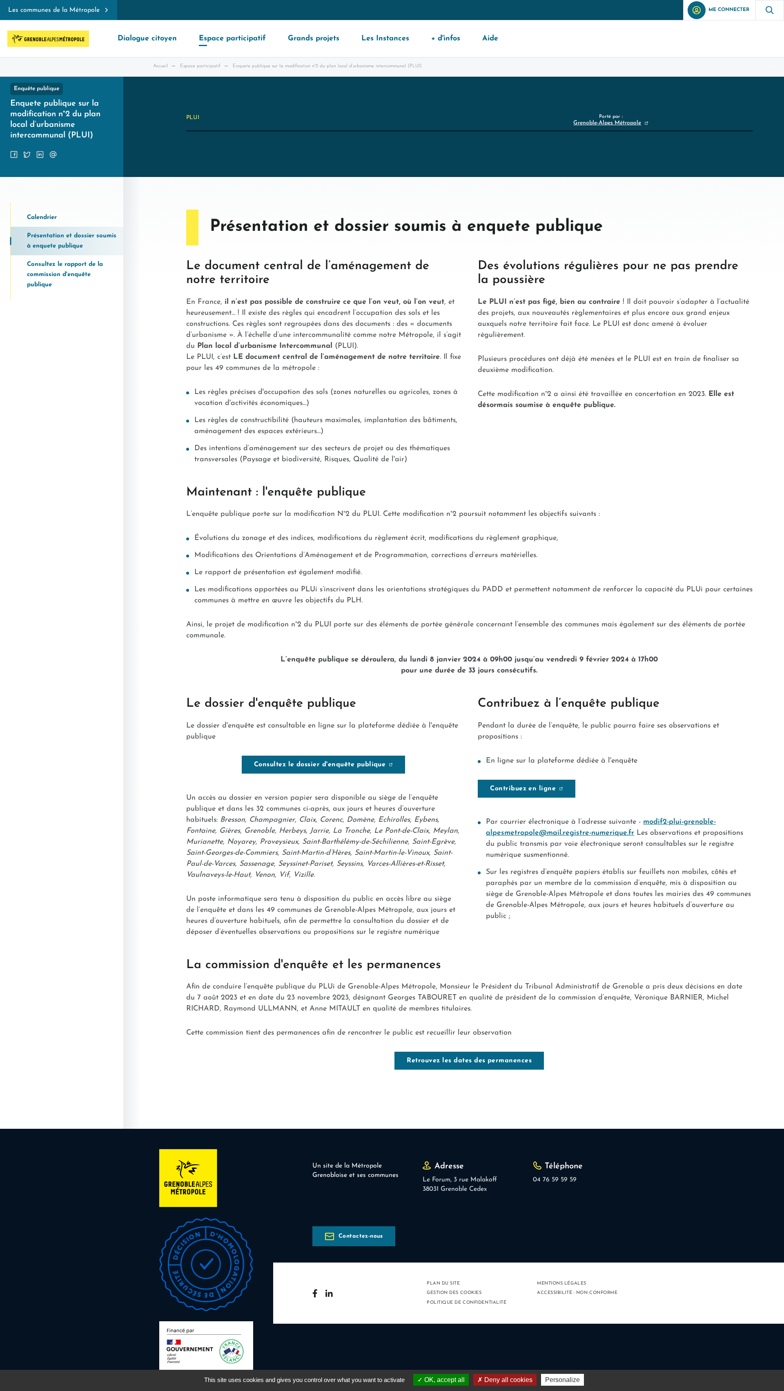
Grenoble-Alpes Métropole (607, 123)
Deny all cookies (507, 1379)
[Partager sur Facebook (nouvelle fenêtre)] (14, 154)
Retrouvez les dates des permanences (469, 1060)
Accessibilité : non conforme (577, 1293)
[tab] (67, 217)
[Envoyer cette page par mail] (53, 154)
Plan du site (443, 1283)
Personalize (562, 1379)
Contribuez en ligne (523, 788)
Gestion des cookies (454, 1293)
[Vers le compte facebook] (314, 1293)
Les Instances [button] (385, 38)
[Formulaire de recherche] (769, 10)
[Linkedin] (329, 1293)
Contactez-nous (361, 1236)
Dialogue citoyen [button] (147, 38)
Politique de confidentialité (466, 1302)
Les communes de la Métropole (54, 10)
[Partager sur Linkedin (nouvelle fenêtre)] (40, 154)
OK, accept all (444, 1379)
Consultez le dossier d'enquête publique (320, 764)
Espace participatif (200, 66)
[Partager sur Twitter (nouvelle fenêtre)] (27, 154)
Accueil (160, 66)
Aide (490, 38)
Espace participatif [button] (232, 38)
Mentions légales (561, 1283)
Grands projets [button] (313, 38)
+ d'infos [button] (445, 38)
